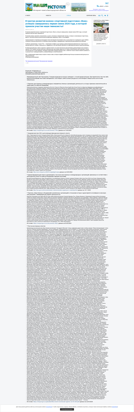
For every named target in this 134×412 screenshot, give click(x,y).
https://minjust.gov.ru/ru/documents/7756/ (45, 130)
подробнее (49, 406)
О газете (27, 15)
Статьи (69, 15)
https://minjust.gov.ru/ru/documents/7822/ (45, 223)
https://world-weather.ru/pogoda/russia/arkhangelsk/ (99, 10)
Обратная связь (91, 15)
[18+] (45, 7)
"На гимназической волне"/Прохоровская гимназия (38, 61)
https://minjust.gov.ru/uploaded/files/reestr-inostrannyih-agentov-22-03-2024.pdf (56, 401)
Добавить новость (101, 43)
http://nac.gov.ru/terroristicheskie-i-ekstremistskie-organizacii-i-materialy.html (55, 190)
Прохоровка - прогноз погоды (99, 9)
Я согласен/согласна (67, 409)
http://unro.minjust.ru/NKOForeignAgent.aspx (46, 172)
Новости (48, 15)
